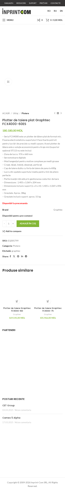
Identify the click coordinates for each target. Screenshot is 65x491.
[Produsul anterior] (54, 113)
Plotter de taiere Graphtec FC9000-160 (17, 309)
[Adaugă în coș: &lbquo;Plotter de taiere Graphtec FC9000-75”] (48, 301)
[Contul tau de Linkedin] (22, 256)
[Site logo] (16, 10)
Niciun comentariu (23, 410)
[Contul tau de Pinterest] (18, 256)
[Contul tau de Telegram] (26, 256)
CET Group (8, 405)
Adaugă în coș (28, 223)
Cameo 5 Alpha (11, 417)
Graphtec (17, 314)
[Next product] (61, 113)
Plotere (25, 113)
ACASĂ (6, 113)
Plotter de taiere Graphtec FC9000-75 (48, 309)
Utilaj (15, 113)
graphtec (16, 251)
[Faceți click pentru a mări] (8, 81)
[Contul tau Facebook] (10, 256)
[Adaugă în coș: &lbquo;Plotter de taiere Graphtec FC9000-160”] (17, 301)
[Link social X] (14, 256)
